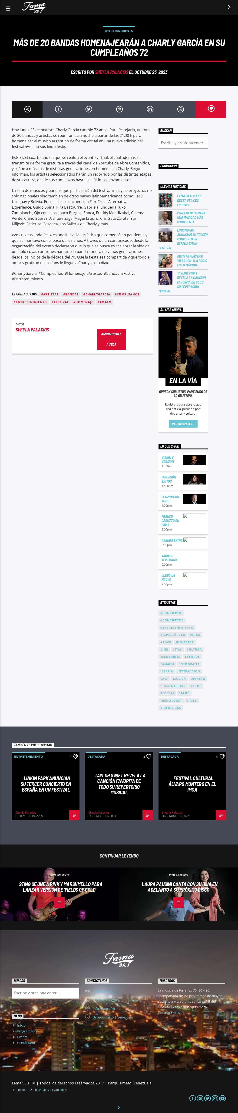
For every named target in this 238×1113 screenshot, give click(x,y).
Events (22, 1037)
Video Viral (170, 708)
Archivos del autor (111, 339)
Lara (164, 679)
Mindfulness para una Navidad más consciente (191, 217)
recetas (167, 693)
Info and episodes (183, 424)
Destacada (96, 756)
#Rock (166, 642)
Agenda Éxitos (173, 540)
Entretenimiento (119, 31)
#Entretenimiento (30, 302)
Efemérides (170, 657)
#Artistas (50, 294)
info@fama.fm (104, 1008)
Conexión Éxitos (169, 479)
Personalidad (173, 686)
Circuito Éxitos (169, 1012)
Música (179, 679)
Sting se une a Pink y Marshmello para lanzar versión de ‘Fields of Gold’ (60, 887)
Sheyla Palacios (111, 72)
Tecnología (171, 701)
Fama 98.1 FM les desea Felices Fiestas (189, 200)
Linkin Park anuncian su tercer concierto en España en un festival (183, 239)
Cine (164, 649)
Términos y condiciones (51, 1090)
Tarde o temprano (169, 557)
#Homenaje (83, 302)
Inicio (21, 1025)
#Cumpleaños (127, 294)
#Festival (60, 302)
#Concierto (171, 613)
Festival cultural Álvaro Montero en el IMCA (192, 783)
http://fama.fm (104, 991)
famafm (105, 302)
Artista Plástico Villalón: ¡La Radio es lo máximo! (192, 260)
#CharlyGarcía (96, 294)
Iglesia (166, 671)
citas (177, 649)
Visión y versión (168, 459)
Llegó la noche (168, 577)
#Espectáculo (172, 635)
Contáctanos (26, 1043)
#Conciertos (172, 620)
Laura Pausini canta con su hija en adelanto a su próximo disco (180, 887)
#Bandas (71, 294)
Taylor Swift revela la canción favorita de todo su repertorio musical (182, 282)
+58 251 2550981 (106, 1000)
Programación (28, 1031)
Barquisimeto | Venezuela (113, 1017)
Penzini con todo (170, 498)
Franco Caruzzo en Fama (170, 520)
